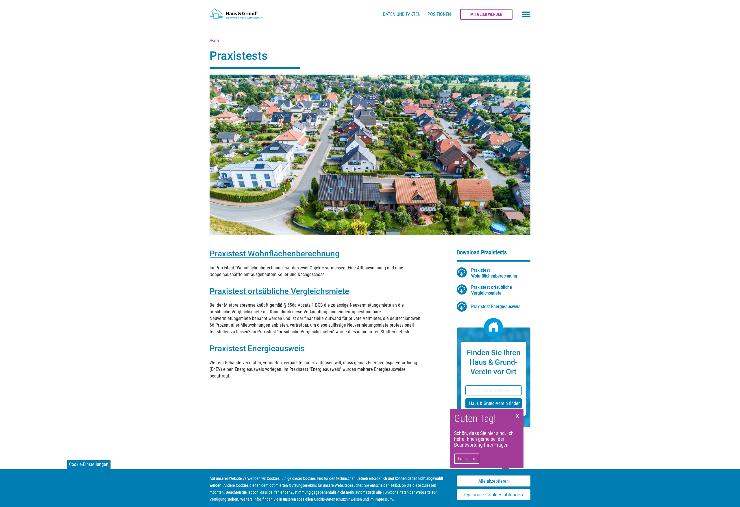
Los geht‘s (466, 458)
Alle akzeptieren (493, 481)
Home (214, 40)
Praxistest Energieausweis (257, 348)
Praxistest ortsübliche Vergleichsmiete (279, 291)
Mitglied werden (486, 14)
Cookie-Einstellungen (88, 464)
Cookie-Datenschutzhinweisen (338, 499)
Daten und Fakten (402, 14)
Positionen (439, 14)
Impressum (384, 499)
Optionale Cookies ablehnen (493, 495)
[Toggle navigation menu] (526, 14)
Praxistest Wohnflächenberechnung (275, 253)
